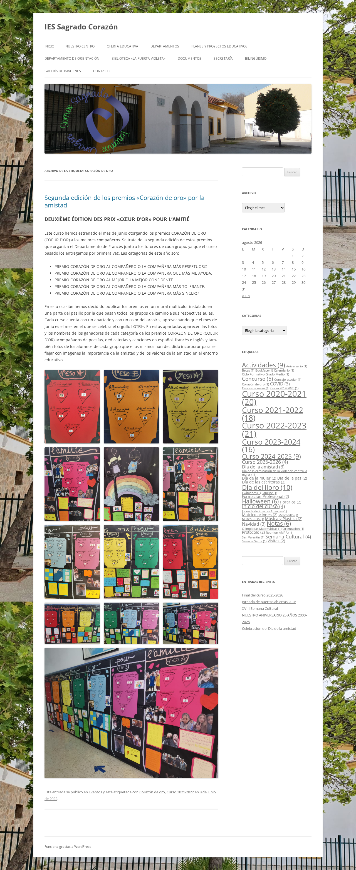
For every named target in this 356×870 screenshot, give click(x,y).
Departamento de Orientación (71, 58)
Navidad (254, 524)
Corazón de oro (152, 791)
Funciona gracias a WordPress (67, 846)
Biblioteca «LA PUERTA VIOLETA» (138, 58)
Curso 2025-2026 (265, 461)
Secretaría (223, 58)
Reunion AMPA (279, 533)
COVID (280, 384)
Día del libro (267, 487)
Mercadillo (288, 515)
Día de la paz (292, 478)
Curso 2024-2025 (271, 456)
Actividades (263, 364)
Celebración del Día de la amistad (269, 628)
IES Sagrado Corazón (81, 27)
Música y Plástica (283, 518)
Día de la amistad (263, 467)
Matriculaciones (259, 514)
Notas (279, 523)
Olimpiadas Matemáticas (261, 529)
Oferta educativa (122, 46)
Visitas (276, 540)
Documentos (189, 58)
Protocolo (253, 532)
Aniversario (296, 366)
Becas (248, 370)
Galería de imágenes (62, 71)
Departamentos (164, 46)
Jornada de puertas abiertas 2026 (269, 601)
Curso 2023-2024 (271, 445)
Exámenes (251, 493)
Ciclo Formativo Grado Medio (265, 374)
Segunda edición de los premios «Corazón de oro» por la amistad (124, 201)
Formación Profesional (265, 496)
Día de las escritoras (263, 482)
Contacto (102, 71)
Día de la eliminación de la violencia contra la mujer (274, 473)
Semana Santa (254, 541)
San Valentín (253, 537)
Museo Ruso (253, 519)
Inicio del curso (263, 506)
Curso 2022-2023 (274, 429)
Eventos (95, 791)
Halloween (260, 501)
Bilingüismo (255, 58)
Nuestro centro (80, 46)
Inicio (49, 46)
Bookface (264, 370)
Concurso (257, 378)
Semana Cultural (288, 536)
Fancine (269, 493)
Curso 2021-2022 (180, 791)
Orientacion (293, 529)
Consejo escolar (287, 380)
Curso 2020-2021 (274, 397)
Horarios (290, 502)
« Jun (246, 295)
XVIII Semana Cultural (260, 608)
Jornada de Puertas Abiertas (264, 511)
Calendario (284, 370)
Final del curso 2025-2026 (262, 595)
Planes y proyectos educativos (219, 46)
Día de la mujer (259, 478)
